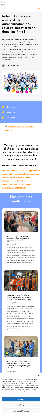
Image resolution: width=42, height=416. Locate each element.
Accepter (21, 399)
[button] (39, 375)
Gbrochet (12, 107)
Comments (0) (12, 118)
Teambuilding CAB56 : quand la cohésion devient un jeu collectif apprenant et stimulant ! (18, 238)
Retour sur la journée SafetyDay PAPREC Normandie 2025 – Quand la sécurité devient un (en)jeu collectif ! (20, 297)
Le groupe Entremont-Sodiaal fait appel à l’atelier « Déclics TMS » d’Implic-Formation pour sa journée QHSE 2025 (19, 364)
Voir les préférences (21, 411)
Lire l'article (13, 65)
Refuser (21, 405)
